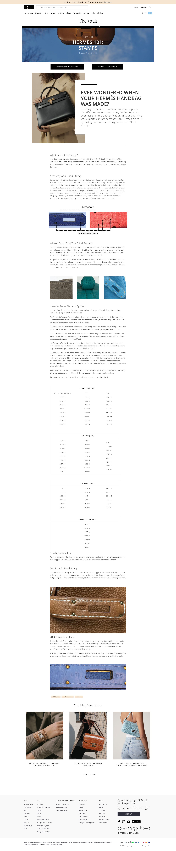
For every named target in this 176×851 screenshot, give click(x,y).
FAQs (101, 807)
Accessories (77, 13)
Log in (136, 7)
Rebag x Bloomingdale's (87, 823)
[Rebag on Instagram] (123, 822)
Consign (39, 810)
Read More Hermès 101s (107, 67)
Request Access (61, 807)
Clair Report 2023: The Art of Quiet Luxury (88, 764)
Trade (144, 13)
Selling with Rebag (43, 807)
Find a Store (83, 810)
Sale (93, 13)
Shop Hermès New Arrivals (67, 67)
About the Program (62, 804)
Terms (150, 846)
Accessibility (103, 823)
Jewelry (53, 13)
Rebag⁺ (81, 807)
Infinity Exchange (43, 820)
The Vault (82, 813)
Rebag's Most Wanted (44, 823)
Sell (150, 13)
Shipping (102, 810)
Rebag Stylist (83, 820)
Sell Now (40, 804)
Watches (61, 13)
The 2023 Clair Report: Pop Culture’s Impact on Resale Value (132, 764)
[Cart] (150, 7)
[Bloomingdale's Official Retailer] (134, 829)
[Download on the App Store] (136, 821)
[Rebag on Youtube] (129, 821)
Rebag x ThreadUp (43, 832)
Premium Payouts (43, 826)
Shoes (69, 13)
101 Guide (55, 697)
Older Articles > (89, 774)
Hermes (79, 697)
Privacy (144, 846)
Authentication (68, 697)
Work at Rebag (104, 820)
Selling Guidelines (43, 829)
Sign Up (143, 7)
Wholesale (100, 13)
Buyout (39, 816)
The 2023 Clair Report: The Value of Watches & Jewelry (44, 764)
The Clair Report (84, 816)
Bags (46, 13)
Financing (102, 816)
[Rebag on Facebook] (119, 821)
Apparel (86, 13)
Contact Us (103, 804)
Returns (102, 813)
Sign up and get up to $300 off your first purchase (132, 802)
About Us (82, 804)
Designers (38, 13)
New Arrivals (28, 13)
